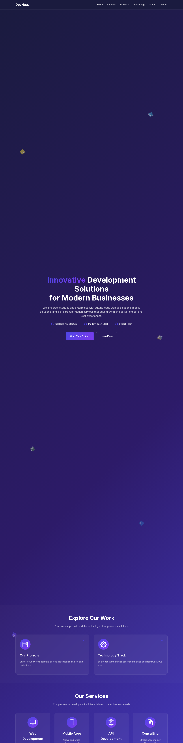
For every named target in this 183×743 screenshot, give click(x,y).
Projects (124, 4)
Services (111, 4)
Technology (139, 4)
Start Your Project (79, 336)
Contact (164, 4)
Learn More (106, 336)
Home (100, 4)
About (152, 4)
